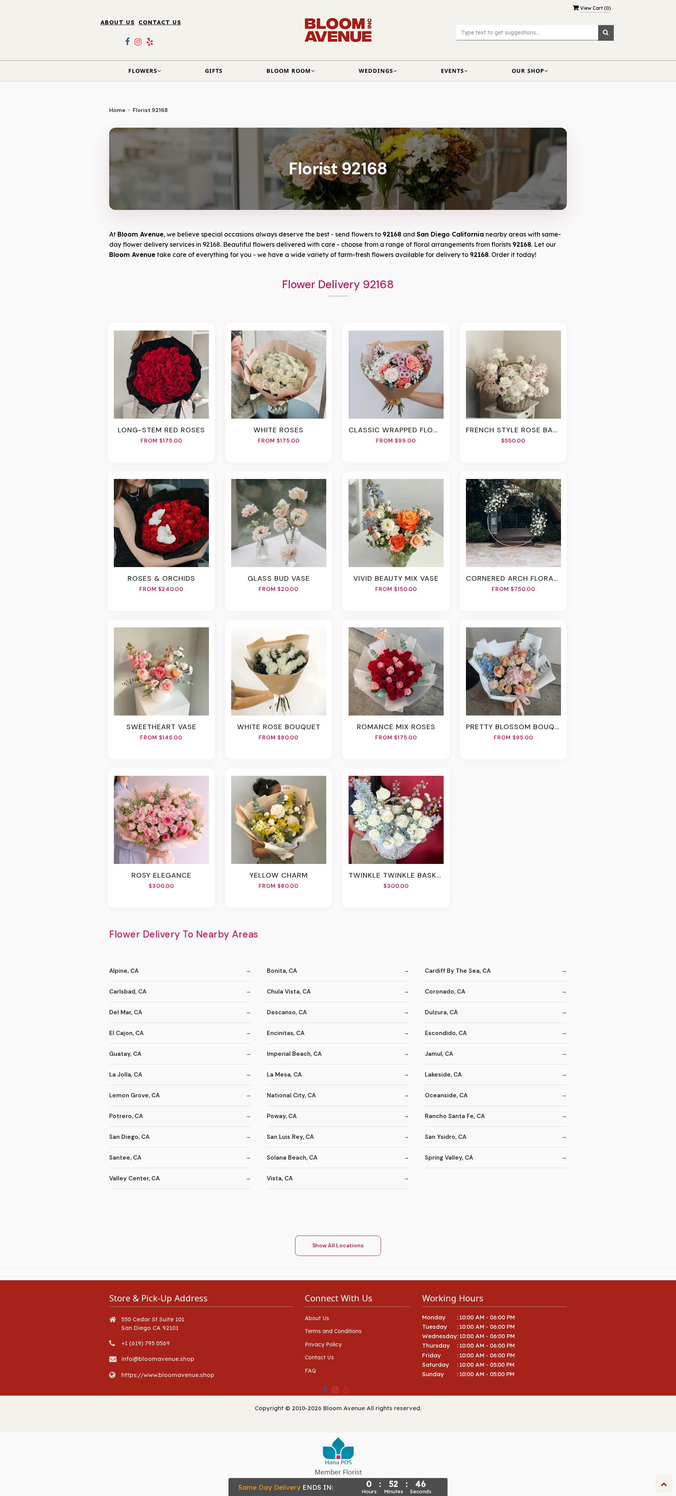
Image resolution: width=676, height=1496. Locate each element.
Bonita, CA (282, 971)
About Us (118, 22)
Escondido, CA (446, 1033)
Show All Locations (338, 1245)
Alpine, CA (123, 971)
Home (117, 110)
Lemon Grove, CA (134, 1095)
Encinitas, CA (285, 1033)
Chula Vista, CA (289, 992)
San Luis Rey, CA (290, 1137)
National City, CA (291, 1095)
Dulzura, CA (441, 1012)
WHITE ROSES (279, 430)
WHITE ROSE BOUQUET (278, 727)
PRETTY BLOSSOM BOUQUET (513, 727)
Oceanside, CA (446, 1095)
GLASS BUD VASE (279, 578)
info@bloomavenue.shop (157, 1358)
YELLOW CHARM (279, 875)
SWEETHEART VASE (161, 727)
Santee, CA (125, 1158)
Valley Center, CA (134, 1178)
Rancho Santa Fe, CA (455, 1116)
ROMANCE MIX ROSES (396, 727)
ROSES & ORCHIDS (161, 578)
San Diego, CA (129, 1137)
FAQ (310, 1370)
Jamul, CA (439, 1054)
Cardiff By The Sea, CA (458, 971)
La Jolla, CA (125, 1075)
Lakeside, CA (443, 1075)
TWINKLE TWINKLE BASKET (396, 875)
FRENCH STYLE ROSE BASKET (513, 430)
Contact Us (159, 22)
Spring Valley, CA (449, 1158)
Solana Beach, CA (292, 1158)
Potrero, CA (126, 1116)
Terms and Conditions (333, 1331)
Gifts (214, 70)
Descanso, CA (287, 1012)
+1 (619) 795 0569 (145, 1343)
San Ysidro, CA (445, 1137)
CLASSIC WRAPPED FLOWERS (396, 430)
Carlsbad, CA (127, 992)
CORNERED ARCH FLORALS (513, 578)
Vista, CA (280, 1178)
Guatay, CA (125, 1054)
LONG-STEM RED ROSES (161, 430)
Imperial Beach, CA (294, 1054)
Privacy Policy (323, 1344)
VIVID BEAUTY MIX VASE (396, 578)
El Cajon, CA (126, 1033)
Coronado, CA (445, 992)
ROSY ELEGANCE (161, 875)
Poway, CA (282, 1116)
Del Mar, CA (125, 1012)
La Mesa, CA (284, 1075)
